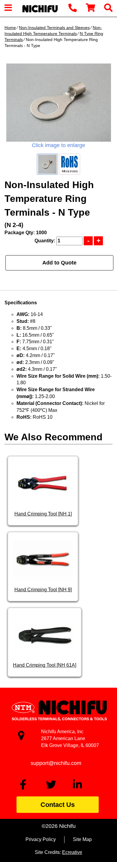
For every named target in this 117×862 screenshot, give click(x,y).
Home (10, 27)
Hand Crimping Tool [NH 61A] (44, 665)
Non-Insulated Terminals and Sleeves (54, 27)
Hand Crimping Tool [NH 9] (43, 589)
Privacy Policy (41, 839)
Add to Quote (59, 263)
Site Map (82, 839)
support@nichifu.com (56, 763)
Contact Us (57, 804)
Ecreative (72, 852)
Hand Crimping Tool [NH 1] (43, 513)
